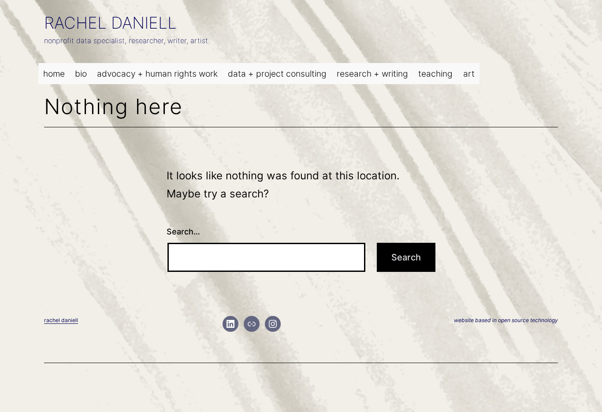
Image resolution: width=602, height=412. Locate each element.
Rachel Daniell (110, 23)
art (469, 73)
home (54, 73)
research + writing (372, 73)
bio (81, 73)
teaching (435, 73)
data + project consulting (277, 73)
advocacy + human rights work (157, 73)
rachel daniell (61, 320)
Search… (183, 231)
